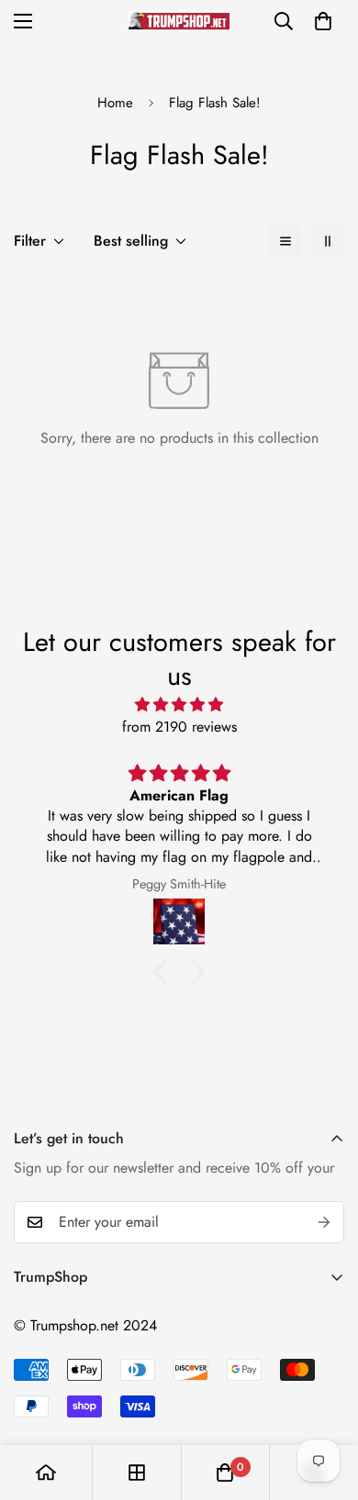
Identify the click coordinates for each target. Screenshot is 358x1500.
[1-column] (285, 241)
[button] (323, 21)
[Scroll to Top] (325, 1402)
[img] (179, 704)
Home (115, 103)
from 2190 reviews (179, 726)
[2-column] (327, 241)
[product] (46, 1472)
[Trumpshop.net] (179, 20)
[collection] (137, 1472)
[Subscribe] (324, 1222)
